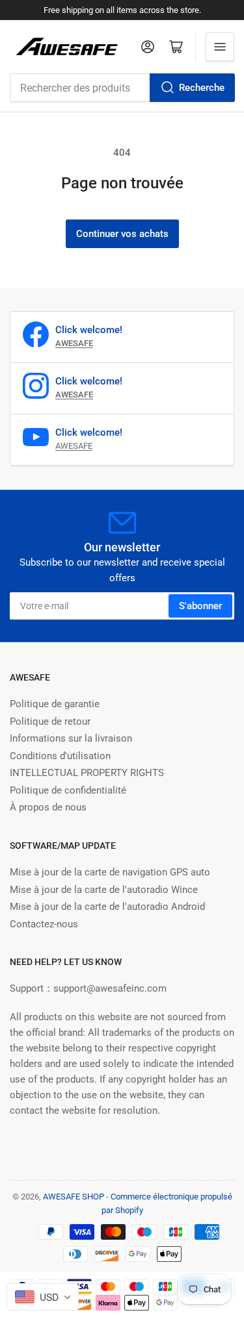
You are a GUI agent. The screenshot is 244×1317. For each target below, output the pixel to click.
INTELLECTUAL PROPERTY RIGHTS (87, 773)
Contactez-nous (44, 924)
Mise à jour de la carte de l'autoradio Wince (104, 890)
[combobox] (122, 87)
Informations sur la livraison (71, 738)
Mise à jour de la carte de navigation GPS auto (110, 872)
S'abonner (200, 606)
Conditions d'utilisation (60, 756)
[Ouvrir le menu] (220, 46)
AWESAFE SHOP (73, 1196)
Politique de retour (50, 721)
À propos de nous (48, 807)
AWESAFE (73, 446)
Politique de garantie (55, 704)
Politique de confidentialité (68, 790)
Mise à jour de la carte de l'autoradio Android (107, 906)
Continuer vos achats (122, 234)
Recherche (201, 88)
